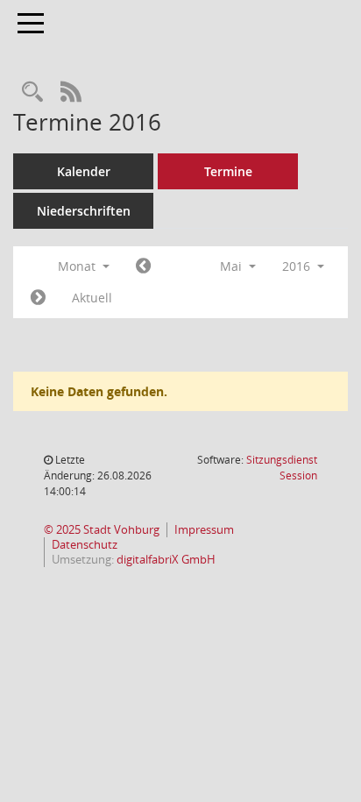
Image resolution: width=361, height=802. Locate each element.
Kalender (83, 171)
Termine (228, 171)
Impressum (204, 529)
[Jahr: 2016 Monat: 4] (143, 266)
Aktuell (92, 297)
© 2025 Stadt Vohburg (101, 529)
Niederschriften (84, 210)
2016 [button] (298, 266)
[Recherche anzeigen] (32, 92)
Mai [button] (232, 266)
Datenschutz (84, 544)
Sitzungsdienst (281, 467)
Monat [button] (78, 266)
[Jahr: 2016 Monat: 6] (38, 298)
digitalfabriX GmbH (166, 559)
